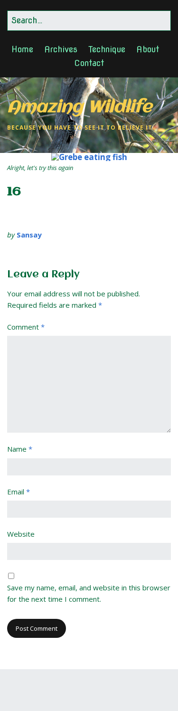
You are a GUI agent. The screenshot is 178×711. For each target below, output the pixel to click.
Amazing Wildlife (79, 107)
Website (21, 534)
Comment (26, 327)
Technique (106, 49)
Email (18, 491)
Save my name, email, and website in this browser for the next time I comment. (88, 593)
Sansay (29, 234)
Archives (60, 49)
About (147, 49)
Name (19, 449)
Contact (89, 63)
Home (22, 49)
